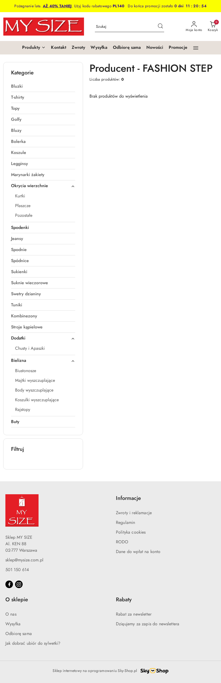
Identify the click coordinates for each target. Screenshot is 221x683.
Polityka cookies (131, 532)
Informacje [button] (128, 498)
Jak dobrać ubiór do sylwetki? (33, 643)
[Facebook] (9, 584)
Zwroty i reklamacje (134, 513)
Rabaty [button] (124, 599)
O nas (10, 614)
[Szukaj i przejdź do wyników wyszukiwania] (160, 27)
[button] (34, 47)
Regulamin (125, 522)
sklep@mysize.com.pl (24, 560)
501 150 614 (17, 570)
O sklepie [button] (16, 599)
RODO (122, 542)
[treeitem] (43, 86)
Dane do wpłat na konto (138, 551)
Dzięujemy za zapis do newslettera (147, 624)
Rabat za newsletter (133, 614)
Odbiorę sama (18, 633)
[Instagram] (19, 584)
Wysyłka (12, 624)
